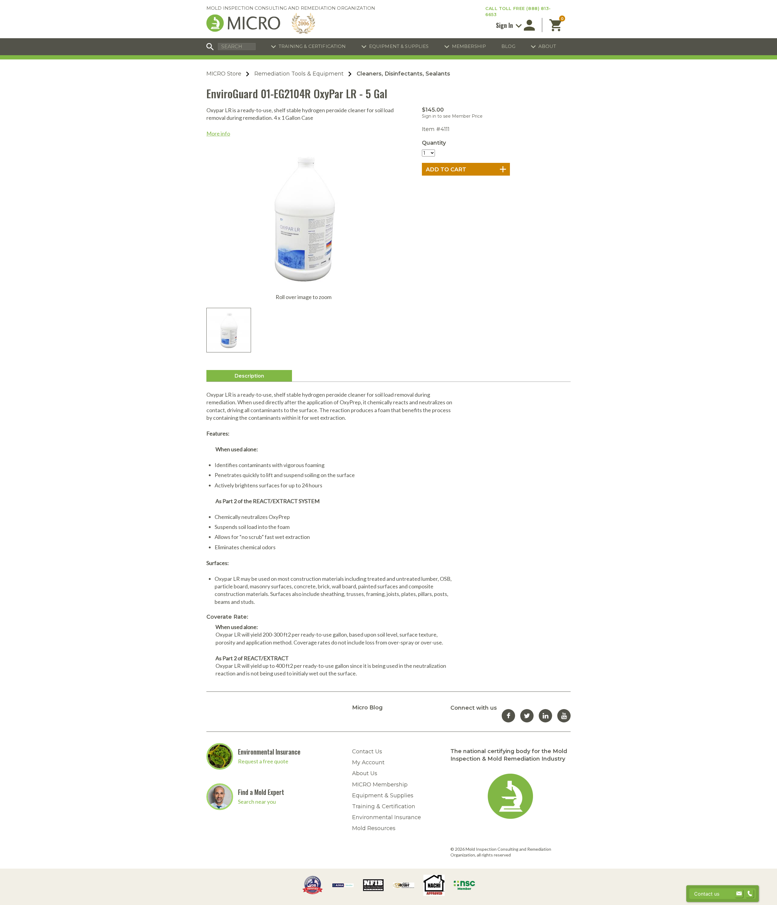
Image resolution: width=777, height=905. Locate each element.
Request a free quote (263, 761)
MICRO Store (223, 73)
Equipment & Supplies (399, 46)
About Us (364, 773)
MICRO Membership (380, 784)
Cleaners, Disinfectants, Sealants (403, 73)
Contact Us (367, 751)
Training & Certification (312, 46)
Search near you (257, 801)
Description (249, 376)
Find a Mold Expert (261, 792)
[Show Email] (739, 894)
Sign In (505, 25)
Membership (469, 46)
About (547, 46)
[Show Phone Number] (750, 894)
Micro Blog (367, 707)
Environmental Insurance (269, 751)
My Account (368, 762)
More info (218, 133)
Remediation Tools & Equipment (299, 73)
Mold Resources (373, 828)
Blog (508, 46)
